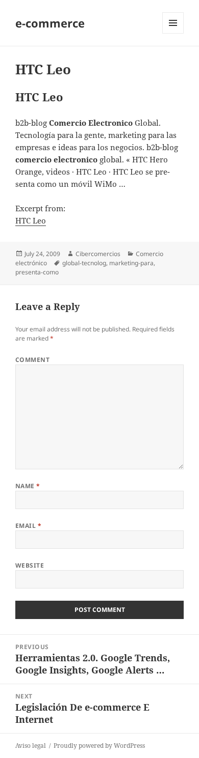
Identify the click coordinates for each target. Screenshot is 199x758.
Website (29, 565)
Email (28, 525)
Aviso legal (30, 745)
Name (27, 486)
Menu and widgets (173, 33)
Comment (32, 359)
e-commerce (50, 23)
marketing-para (131, 263)
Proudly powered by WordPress (99, 745)
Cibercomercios (98, 253)
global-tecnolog (84, 263)
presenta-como (37, 272)
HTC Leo (30, 220)
